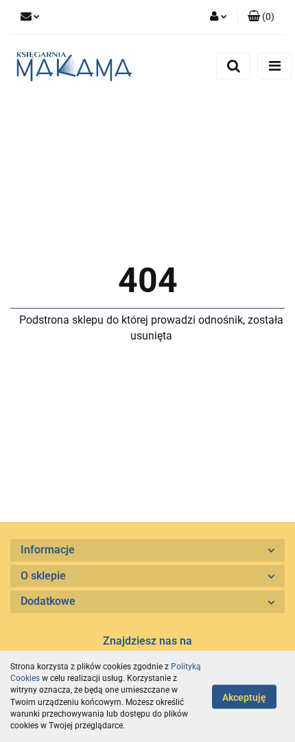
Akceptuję (244, 696)
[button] (261, 17)
